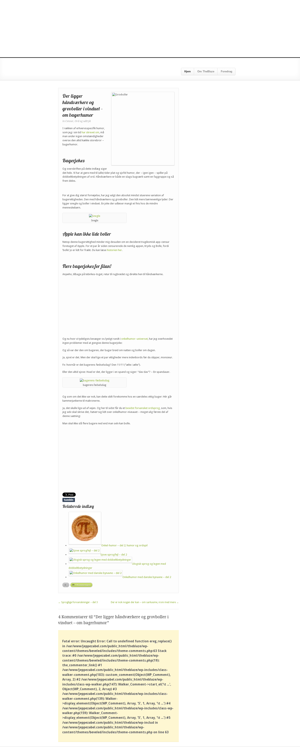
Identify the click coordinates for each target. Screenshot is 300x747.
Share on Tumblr (68, 500)
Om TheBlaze (205, 71)
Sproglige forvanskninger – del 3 (78, 602)
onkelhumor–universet (134, 338)
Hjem (187, 71)
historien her (114, 250)
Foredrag (226, 71)
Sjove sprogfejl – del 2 (113, 554)
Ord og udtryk (83, 121)
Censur (69, 121)
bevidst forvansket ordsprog (143, 408)
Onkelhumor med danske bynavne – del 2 (146, 577)
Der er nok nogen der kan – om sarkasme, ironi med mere (145, 602)
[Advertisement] (150, 28)
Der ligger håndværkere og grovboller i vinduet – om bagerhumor (82, 105)
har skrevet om (90, 132)
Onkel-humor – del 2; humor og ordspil (124, 545)
